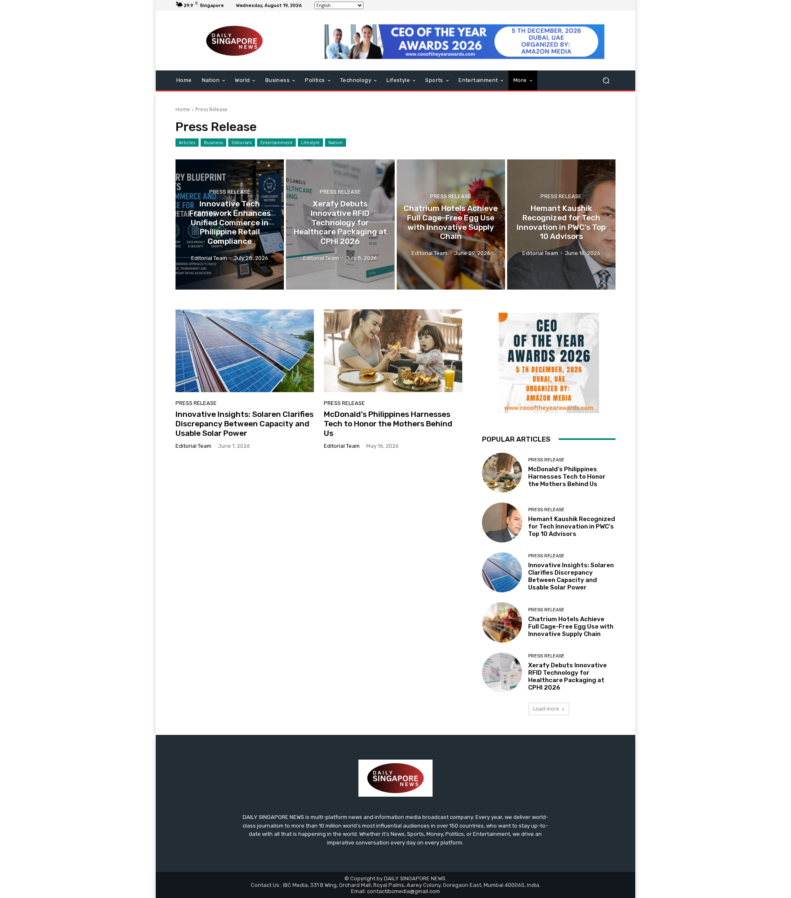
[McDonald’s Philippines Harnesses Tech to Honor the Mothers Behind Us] (393, 351)
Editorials (242, 142)
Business (213, 142)
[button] (605, 80)
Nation (335, 142)
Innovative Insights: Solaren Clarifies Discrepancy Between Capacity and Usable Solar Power (245, 423)
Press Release (229, 191)
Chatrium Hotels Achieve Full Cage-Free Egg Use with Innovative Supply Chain (570, 626)
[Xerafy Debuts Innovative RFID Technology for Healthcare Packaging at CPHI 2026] (340, 224)
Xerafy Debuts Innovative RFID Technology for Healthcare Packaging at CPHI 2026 (567, 676)
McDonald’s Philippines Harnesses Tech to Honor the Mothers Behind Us (388, 423)
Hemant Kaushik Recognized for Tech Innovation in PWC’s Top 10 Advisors (571, 526)
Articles (187, 142)
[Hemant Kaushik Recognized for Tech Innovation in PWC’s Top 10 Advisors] (561, 224)
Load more (546, 708)
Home (183, 109)
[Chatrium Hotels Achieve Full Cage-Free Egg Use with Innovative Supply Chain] (451, 224)
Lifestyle (310, 142)
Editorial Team (193, 446)
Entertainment (276, 142)
